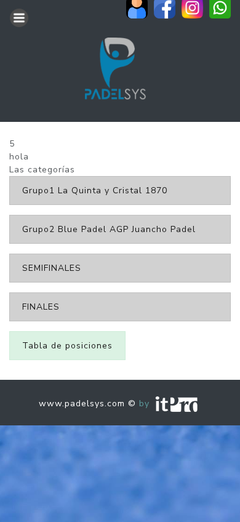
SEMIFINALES (51, 268)
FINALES (41, 307)
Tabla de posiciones (67, 345)
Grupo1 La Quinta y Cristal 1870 (94, 190)
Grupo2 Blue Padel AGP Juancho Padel (109, 229)
